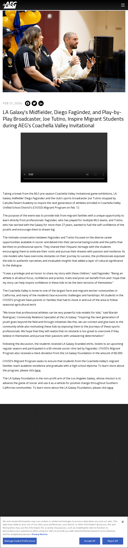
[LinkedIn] (41, 103)
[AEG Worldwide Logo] (10, 5)
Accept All (89, 540)
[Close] (122, 521)
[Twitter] (34, 103)
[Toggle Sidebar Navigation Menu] (123, 5)
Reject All (113, 540)
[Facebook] (27, 103)
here (37, 370)
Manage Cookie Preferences (19, 540)
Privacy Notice (40, 534)
